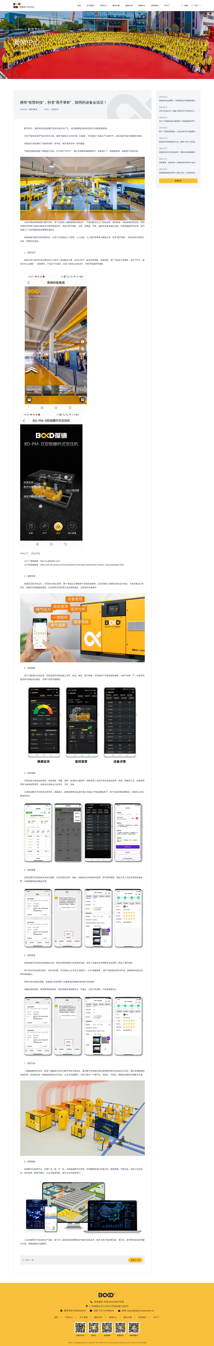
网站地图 (143, 1343)
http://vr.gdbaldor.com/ (50, 561)
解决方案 (116, 5)
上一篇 (25, 1260)
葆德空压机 (80, 1335)
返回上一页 (135, 1260)
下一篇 (31, 1260)
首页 (79, 5)
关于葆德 (90, 5)
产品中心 (103, 5)
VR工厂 (167, 5)
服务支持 (129, 5)
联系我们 (154, 5)
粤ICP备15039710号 (103, 1343)
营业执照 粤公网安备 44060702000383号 (125, 1343)
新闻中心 (142, 5)
